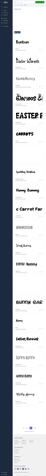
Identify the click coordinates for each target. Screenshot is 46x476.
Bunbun (17, 48)
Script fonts (16, 443)
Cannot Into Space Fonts (20, 87)
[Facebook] (18, 469)
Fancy (22, 50)
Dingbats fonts (24, 440)
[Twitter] (28, 469)
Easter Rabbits (18, 122)
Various (22, 347)
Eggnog (17, 234)
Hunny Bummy (18, 197)
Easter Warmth (18, 67)
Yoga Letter (18, 68)
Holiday (22, 68)
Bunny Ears (17, 309)
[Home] (15, 5)
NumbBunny (17, 85)
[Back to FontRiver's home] (5, 2)
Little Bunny (17, 271)
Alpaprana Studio (19, 142)
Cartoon (24, 50)
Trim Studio (18, 50)
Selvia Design (18, 105)
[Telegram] (15, 469)
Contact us (16, 462)
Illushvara (17, 254)
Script (26, 87)
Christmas (24, 180)
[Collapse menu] (2, 2)
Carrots (16, 140)
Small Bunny (17, 252)
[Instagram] (20, 469)
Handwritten (29, 87)
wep (17, 217)
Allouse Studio (18, 366)
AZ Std (17, 347)
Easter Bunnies (18, 346)
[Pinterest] (26, 469)
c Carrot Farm (18, 215)
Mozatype (17, 180)
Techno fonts (24, 443)
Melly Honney (18, 401)
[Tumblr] (23, 469)
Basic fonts (16, 440)
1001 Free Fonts (17, 449)
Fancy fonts (31, 440)
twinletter (17, 329)
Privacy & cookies (17, 460)
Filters (18, 32)
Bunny (16, 327)
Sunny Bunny (18, 364)
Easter (25, 68)
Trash (22, 217)
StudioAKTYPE (18, 384)
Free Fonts (16, 451)
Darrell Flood (18, 310)
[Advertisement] (29, 20)
